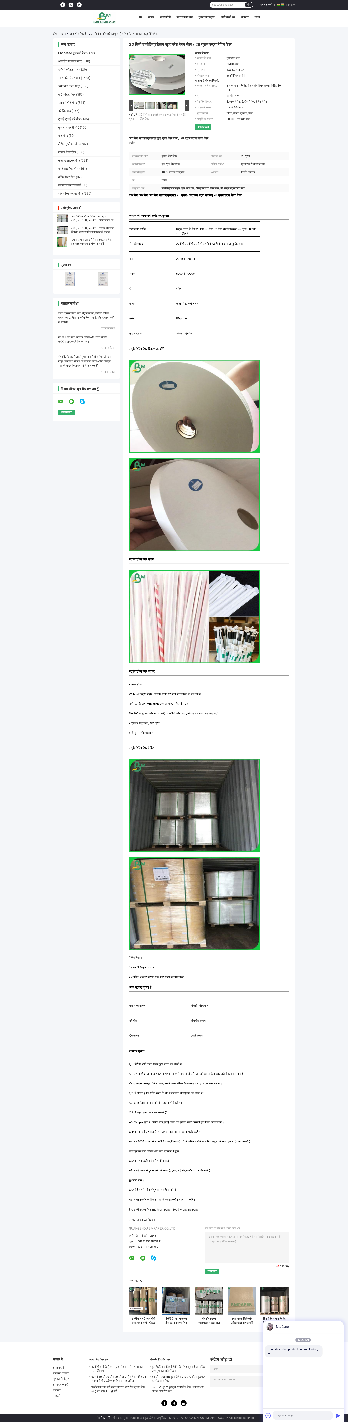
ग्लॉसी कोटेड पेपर (68, 70)
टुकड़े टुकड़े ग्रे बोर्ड (69, 119)
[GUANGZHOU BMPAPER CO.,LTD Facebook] (62, 4)
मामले (257, 17)
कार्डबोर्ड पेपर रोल (68, 169)
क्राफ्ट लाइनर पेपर (69, 160)
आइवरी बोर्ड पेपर (67, 103)
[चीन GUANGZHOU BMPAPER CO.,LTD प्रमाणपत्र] (69, 279)
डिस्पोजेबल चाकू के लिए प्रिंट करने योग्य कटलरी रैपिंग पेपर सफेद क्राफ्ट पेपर (274, 1321)
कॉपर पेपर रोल (66, 177)
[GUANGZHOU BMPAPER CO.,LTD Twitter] (71, 5)
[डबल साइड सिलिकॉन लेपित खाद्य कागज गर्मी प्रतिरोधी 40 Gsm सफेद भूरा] (242, 1301)
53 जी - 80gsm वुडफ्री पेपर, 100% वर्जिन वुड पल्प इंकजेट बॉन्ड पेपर (179, 1378)
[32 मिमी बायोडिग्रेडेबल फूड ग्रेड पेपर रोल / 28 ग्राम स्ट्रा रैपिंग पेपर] (157, 75)
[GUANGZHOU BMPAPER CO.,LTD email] (63, 401)
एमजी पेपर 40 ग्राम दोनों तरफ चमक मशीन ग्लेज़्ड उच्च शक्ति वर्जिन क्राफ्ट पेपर (143, 1321)
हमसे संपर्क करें (228, 17)
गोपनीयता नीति (104, 1417)
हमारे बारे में (165, 17)
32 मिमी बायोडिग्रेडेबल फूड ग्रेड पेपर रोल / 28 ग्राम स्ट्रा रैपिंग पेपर (117, 1368)
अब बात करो (266, 4)
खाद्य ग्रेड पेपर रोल (79, 33)
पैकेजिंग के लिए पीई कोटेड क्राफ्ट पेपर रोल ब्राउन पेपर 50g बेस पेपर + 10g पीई (118, 1389)
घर (140, 17)
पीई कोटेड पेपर (66, 94)
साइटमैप (57, 1395)
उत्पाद (151, 17)
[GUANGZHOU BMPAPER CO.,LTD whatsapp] (74, 401)
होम (55, 33)
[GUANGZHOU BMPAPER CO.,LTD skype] (85, 401)
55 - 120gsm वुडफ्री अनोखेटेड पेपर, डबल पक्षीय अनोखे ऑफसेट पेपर (178, 1389)
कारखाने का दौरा (185, 17)
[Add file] (268, 1415)
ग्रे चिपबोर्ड (64, 111)
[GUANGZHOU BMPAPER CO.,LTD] (104, 18)
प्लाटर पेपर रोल (67, 152)
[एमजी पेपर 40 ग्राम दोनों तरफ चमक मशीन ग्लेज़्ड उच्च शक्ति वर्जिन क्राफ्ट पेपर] (143, 1301)
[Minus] (338, 1326)
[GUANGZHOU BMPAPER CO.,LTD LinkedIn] (79, 4)
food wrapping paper (186, 1209)
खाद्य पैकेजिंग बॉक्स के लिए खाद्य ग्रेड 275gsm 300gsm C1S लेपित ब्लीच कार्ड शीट (93, 220)
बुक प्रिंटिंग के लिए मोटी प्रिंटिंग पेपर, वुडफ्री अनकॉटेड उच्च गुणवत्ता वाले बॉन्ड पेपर (179, 1368)
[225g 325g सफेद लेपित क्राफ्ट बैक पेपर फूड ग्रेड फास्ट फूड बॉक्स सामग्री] (62, 242)
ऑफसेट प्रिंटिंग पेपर (70, 61)
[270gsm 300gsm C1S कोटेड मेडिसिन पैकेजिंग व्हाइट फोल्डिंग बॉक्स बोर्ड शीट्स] (62, 230)
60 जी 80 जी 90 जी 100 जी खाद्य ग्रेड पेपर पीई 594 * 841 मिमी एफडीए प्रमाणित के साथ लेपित (118, 1378)
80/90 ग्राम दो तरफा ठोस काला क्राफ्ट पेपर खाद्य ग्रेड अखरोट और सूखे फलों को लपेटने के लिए (176, 1321)
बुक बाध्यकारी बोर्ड (68, 127)
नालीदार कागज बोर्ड (69, 185)
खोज (249, 4)
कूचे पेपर (63, 136)
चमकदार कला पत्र (69, 86)
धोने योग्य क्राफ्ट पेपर (70, 193)
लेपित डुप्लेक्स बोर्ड (69, 144)
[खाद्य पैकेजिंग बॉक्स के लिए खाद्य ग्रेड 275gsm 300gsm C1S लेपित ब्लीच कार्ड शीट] (62, 218)
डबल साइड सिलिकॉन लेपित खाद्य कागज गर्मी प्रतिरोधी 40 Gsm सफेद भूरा (242, 1321)
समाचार (245, 17)
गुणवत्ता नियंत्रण (207, 17)
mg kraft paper (162, 1209)
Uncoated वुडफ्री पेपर (72, 53)
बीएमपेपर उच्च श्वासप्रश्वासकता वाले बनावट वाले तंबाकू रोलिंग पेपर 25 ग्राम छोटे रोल (209, 1321)
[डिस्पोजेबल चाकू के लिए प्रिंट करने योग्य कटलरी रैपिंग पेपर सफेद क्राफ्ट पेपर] (274, 1301)
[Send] (338, 1415)
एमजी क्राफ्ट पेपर (142, 1209)
